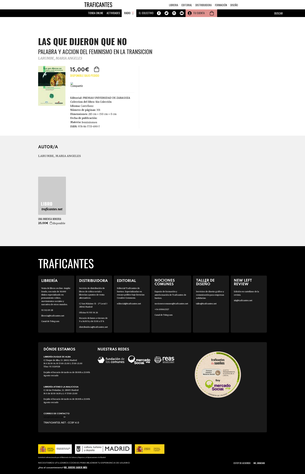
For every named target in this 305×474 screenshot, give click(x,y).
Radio (127, 13)
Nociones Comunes (165, 282)
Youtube (182, 13)
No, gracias (259, 463)
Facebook (159, 13)
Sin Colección (103, 101)
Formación (221, 5)
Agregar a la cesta (97, 69)
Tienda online (95, 13)
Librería (49, 281)
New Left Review (243, 282)
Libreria (173, 5)
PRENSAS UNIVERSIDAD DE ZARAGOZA (106, 97)
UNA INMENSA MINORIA (49, 219)
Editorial (186, 5)
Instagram (174, 13)
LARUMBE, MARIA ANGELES (60, 58)
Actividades (113, 13)
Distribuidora (203, 5)
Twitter (166, 13)
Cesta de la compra (212, 13)
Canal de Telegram (50, 321)
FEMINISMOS (89, 122)
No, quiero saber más (75, 467)
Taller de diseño (205, 282)
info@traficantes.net (54, 417)
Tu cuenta (199, 13)
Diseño (234, 5)
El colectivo (146, 13)
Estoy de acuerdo (242, 463)
